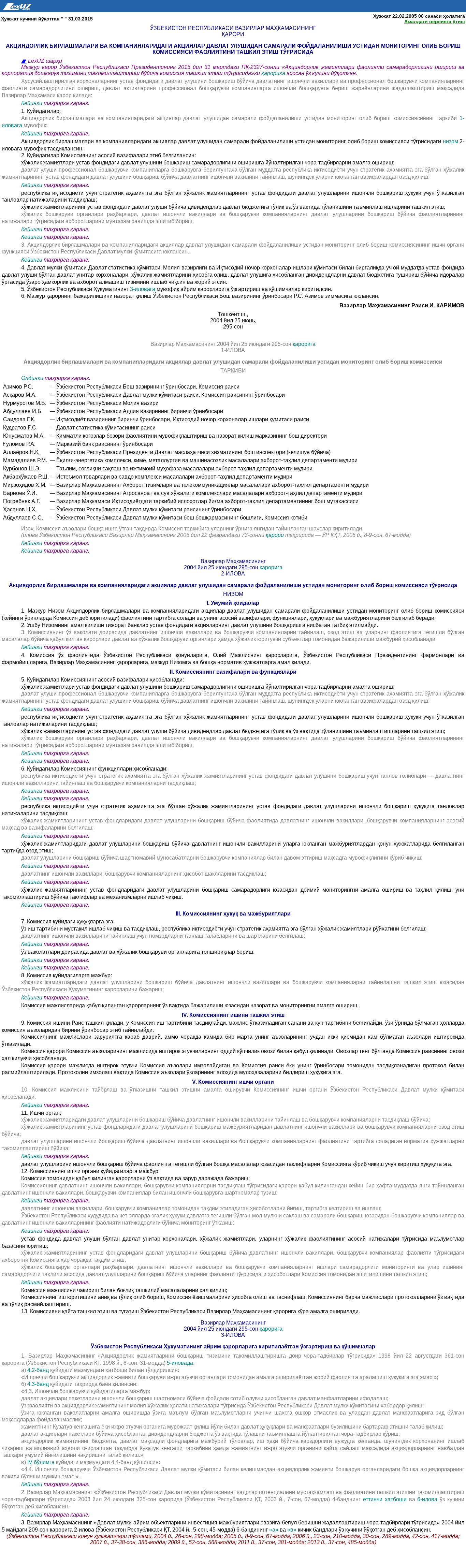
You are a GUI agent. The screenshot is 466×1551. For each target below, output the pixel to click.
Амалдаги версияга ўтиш (434, 21)
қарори (275, 535)
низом (450, 141)
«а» (273, 1530)
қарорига (274, 73)
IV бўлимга (41, 1462)
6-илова (427, 1499)
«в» (292, 1530)
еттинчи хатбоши (385, 1499)
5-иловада (180, 1363)
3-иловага (142, 289)
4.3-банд (38, 1384)
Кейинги (31, 103)
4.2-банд (38, 1370)
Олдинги (32, 378)
